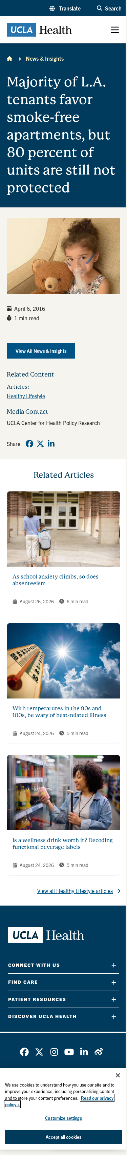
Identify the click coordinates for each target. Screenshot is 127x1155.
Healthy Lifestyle (26, 395)
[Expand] (113, 965)
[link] (29, 443)
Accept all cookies (63, 1137)
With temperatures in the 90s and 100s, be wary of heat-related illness (59, 711)
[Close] (117, 1075)
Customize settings (63, 1118)
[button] (65, 8)
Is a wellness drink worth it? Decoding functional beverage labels (63, 843)
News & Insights (45, 58)
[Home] (9, 58)
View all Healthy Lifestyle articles (75, 890)
